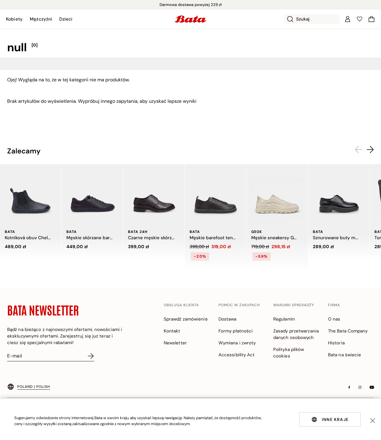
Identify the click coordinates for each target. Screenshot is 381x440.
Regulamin (284, 319)
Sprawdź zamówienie (186, 319)
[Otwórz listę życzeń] (359, 19)
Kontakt (172, 331)
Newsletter (175, 343)
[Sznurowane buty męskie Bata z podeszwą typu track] (338, 195)
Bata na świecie (344, 355)
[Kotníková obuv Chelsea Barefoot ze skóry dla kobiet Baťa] (30, 195)
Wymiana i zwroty (237, 343)
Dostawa (227, 319)
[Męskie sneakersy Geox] (277, 195)
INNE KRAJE (335, 419)
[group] (190, 48)
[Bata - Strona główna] (190, 19)
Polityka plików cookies (288, 352)
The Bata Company (348, 331)
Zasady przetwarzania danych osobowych (296, 334)
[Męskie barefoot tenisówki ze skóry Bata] (215, 195)
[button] (14, 19)
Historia (336, 343)
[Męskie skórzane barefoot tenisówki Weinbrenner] (92, 195)
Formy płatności (235, 331)
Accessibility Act (236, 355)
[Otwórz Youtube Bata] (372, 387)
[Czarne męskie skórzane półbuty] (154, 195)
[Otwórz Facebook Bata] (349, 387)
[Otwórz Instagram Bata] (359, 387)
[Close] (372, 420)
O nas (334, 319)
